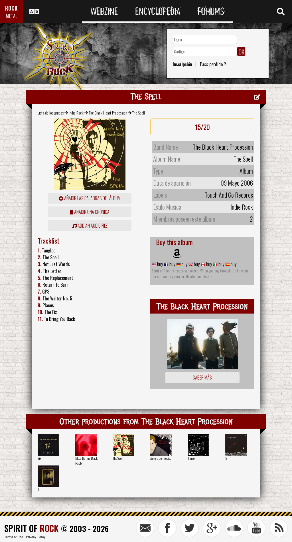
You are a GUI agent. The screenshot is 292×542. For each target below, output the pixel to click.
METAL (11, 15)
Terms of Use (13, 536)
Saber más (202, 377)
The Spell (118, 458)
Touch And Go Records (229, 194)
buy (159, 264)
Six (39, 458)
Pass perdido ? (213, 64)
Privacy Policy (36, 536)
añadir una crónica (91, 211)
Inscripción (182, 64)
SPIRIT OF (31, 528)
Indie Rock (76, 113)
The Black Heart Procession (108, 113)
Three (191, 458)
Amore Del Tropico (160, 458)
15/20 (202, 127)
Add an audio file (92, 225)
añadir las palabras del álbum (92, 198)
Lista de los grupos (51, 113)
